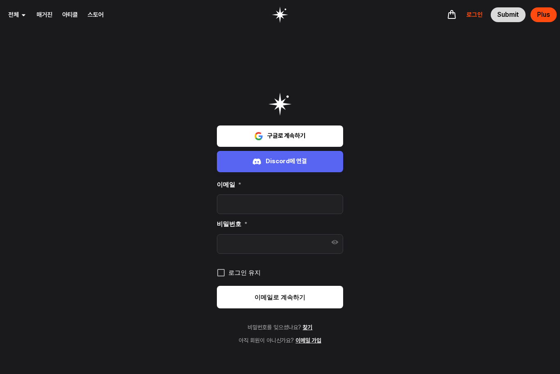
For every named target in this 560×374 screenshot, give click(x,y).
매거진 (44, 14)
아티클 (70, 14)
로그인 (475, 14)
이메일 (229, 184)
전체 (13, 14)
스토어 (96, 14)
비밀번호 (232, 223)
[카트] (452, 14)
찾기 (307, 327)
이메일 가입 (308, 340)
